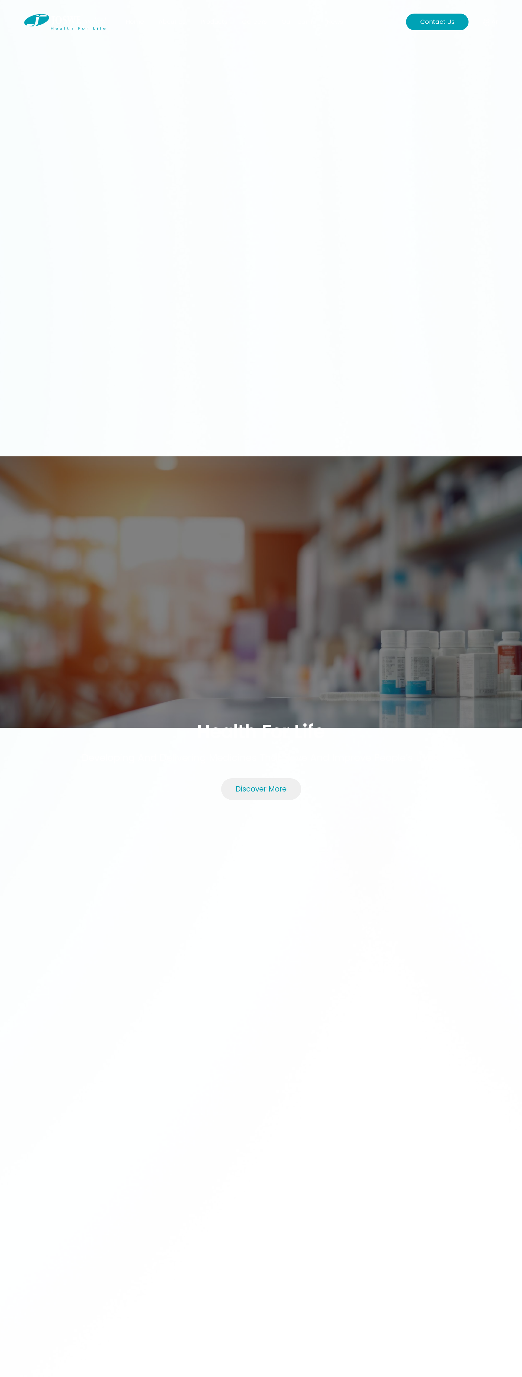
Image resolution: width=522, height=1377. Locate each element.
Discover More (261, 789)
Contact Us (437, 21)
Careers (254, 21)
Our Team (297, 21)
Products (213, 21)
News (335, 21)
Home (135, 21)
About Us (172, 21)
